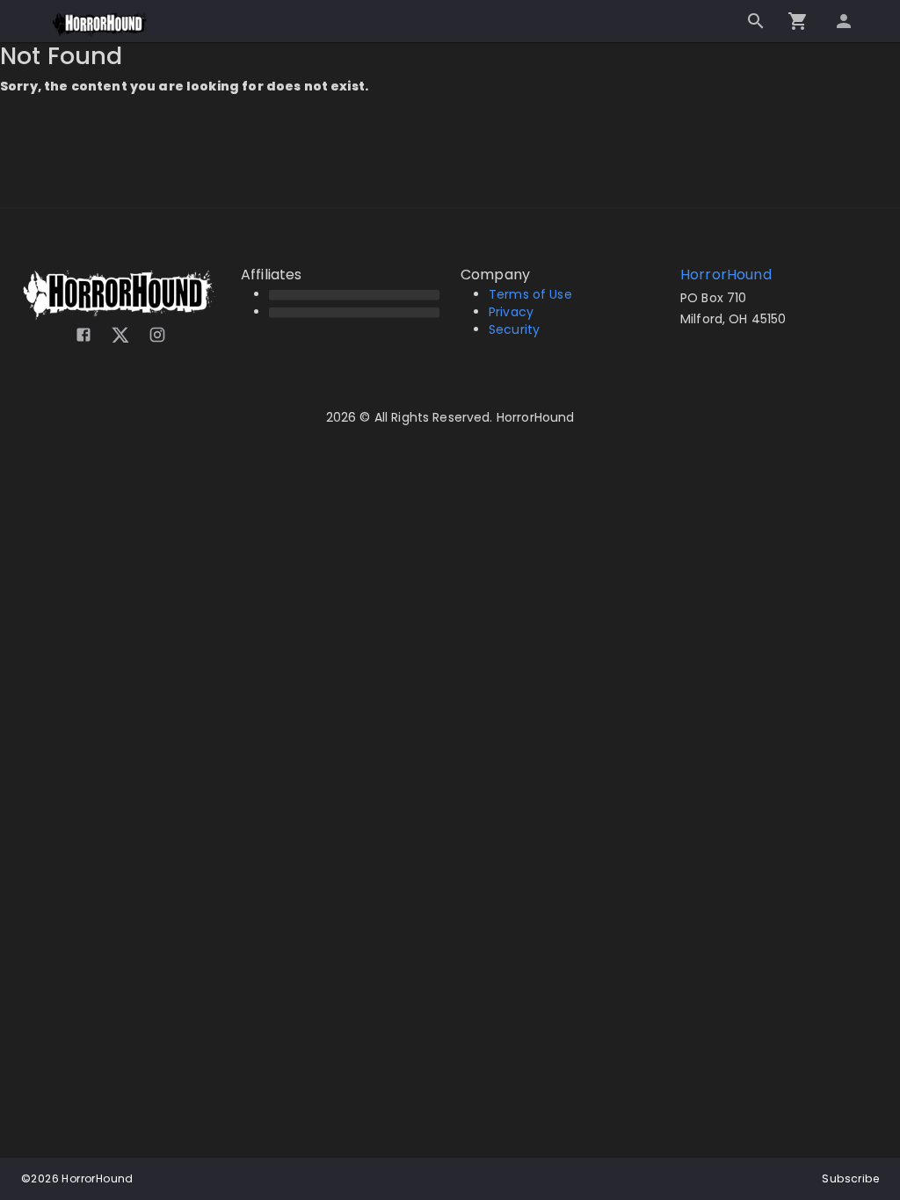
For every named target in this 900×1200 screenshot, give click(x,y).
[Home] (101, 24)
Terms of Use (530, 294)
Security (514, 329)
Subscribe (850, 1178)
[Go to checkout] (798, 21)
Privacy (511, 312)
